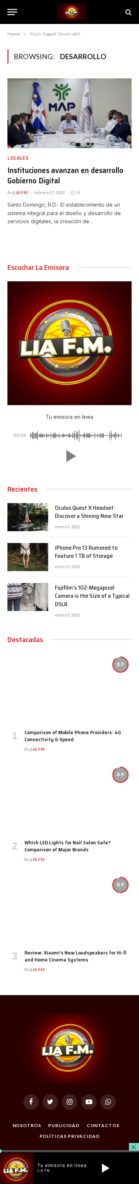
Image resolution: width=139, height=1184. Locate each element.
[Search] (128, 12)
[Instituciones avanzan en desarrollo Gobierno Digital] (69, 113)
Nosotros (27, 1125)
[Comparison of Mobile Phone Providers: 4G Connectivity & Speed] (69, 688)
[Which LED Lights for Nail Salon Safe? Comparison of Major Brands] (69, 798)
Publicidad (63, 1125)
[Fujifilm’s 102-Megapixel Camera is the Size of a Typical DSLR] (27, 597)
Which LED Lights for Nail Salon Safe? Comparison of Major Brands (67, 846)
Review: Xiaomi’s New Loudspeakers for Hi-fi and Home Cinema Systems (75, 956)
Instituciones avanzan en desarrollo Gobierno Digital (65, 175)
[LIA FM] (72, 12)
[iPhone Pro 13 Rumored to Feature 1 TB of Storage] (27, 557)
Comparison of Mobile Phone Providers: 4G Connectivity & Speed (72, 735)
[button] (70, 456)
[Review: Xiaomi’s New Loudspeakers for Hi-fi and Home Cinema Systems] (69, 908)
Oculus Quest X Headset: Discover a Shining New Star (89, 512)
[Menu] (12, 12)
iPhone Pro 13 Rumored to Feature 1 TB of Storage (86, 552)
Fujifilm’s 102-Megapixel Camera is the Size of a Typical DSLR (92, 596)
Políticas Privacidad (70, 1136)
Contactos (103, 1125)
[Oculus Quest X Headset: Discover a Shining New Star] (27, 517)
